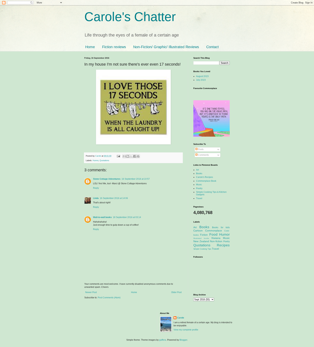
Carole (98, 156)
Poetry (199, 188)
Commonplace (213, 230)
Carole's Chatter (130, 17)
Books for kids (221, 227)
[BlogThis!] (128, 156)
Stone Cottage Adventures (106, 179)
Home (90, 47)
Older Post (176, 292)
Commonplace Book (206, 181)
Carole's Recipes (204, 177)
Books (199, 173)
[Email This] (124, 156)
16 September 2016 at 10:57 (136, 179)
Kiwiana (216, 238)
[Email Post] (118, 156)
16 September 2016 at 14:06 (114, 198)
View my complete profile (186, 329)
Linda (96, 198)
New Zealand (201, 241)
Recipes (223, 245)
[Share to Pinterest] (138, 156)
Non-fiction (216, 241)
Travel (199, 198)
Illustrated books (201, 238)
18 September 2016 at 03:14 (127, 217)
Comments (203, 155)
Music (199, 184)
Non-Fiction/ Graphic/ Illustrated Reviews (166, 47)
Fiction (204, 234)
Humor (95, 160)
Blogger (183, 340)
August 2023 (202, 76)
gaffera (162, 340)
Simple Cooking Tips (202, 249)
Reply (96, 188)
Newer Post (91, 292)
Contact (212, 47)
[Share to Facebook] (134, 156)
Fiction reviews (114, 47)
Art (197, 170)
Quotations (104, 160)
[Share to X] (131, 156)
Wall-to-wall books (102, 217)
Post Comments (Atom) (109, 297)
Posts (201, 149)
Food (213, 234)
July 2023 (201, 80)
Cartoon (198, 230)
